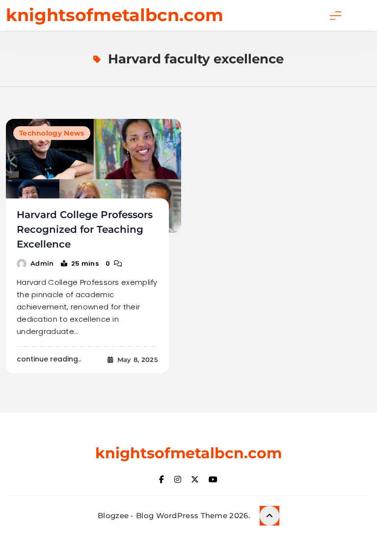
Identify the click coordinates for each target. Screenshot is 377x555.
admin (42, 263)
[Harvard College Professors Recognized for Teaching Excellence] (93, 176)
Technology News (51, 133)
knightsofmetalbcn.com (114, 15)
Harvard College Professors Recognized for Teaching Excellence (85, 229)
